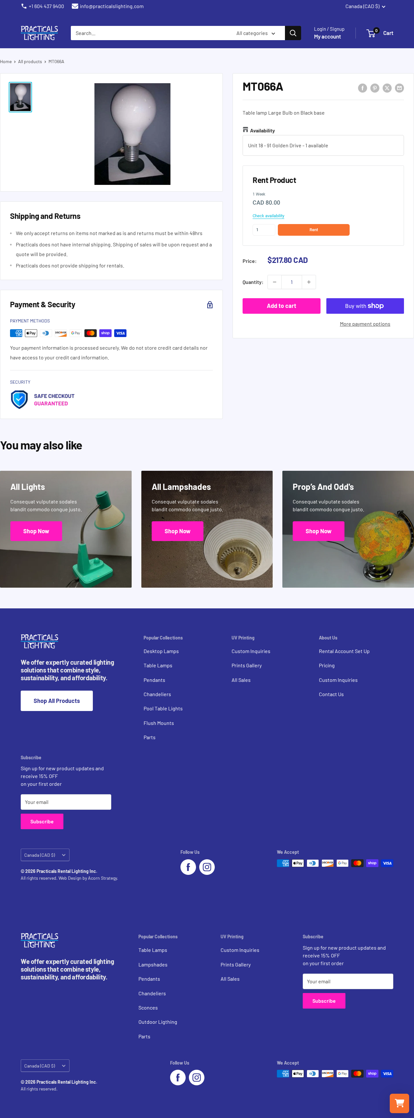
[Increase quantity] (309, 282)
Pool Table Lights (163, 708)
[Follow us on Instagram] (207, 867)
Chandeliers (157, 694)
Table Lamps (158, 665)
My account (327, 36)
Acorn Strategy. (103, 878)
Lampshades (153, 964)
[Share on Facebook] (362, 88)
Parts (150, 737)
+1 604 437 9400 (46, 6)
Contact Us (331, 694)
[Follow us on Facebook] (188, 867)
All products (30, 61)
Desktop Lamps (161, 651)
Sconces (148, 1007)
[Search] (293, 33)
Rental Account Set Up (344, 651)
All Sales (241, 680)
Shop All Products (57, 700)
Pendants (154, 680)
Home (6, 61)
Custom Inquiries (251, 651)
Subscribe (42, 821)
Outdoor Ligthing (157, 1022)
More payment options (365, 324)
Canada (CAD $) (39, 855)
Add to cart (281, 305)
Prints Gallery (247, 665)
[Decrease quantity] (274, 282)
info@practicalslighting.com (112, 6)
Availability (262, 130)
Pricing (327, 665)
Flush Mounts (159, 723)
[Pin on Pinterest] (374, 88)
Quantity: (253, 282)
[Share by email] (399, 88)
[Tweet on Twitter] (387, 88)
